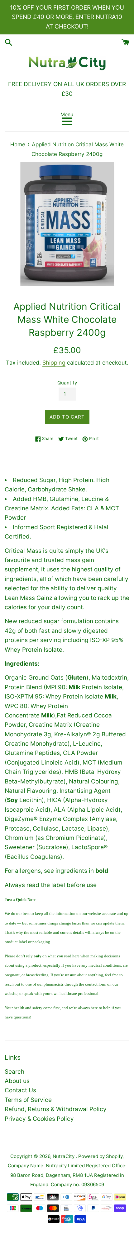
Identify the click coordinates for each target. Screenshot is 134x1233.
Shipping (53, 362)
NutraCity (64, 1156)
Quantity (67, 383)
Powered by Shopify (100, 1156)
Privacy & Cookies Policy (39, 1118)
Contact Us (20, 1090)
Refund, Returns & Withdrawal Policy (56, 1109)
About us (17, 1080)
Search (14, 1071)
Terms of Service (28, 1099)
